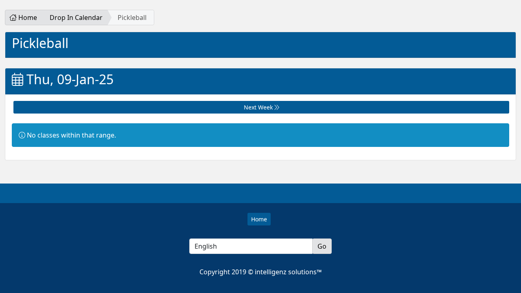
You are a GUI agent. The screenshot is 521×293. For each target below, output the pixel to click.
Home (27, 17)
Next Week (259, 107)
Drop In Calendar (76, 17)
